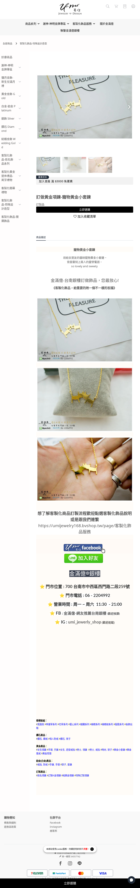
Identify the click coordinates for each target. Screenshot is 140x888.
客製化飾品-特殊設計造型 (33, 43)
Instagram (56, 826)
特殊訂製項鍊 (82, 775)
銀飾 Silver (8, 118)
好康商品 (6, 57)
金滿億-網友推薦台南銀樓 (85, 613)
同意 (85, 849)
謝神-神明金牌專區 (7, 67)
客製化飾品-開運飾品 (10, 219)
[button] (129, 107)
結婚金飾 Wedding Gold (8, 143)
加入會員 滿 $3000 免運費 (56, 181)
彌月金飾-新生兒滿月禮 (8, 82)
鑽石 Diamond (7, 129)
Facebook (55, 822)
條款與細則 (10, 822)
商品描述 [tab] (41, 237)
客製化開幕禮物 (8, 190)
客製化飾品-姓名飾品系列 (7, 159)
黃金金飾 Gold (8, 96)
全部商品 (7, 43)
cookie (60, 849)
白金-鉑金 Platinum (8, 108)
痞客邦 (53, 830)
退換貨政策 (10, 826)
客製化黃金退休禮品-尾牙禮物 (8, 176)
